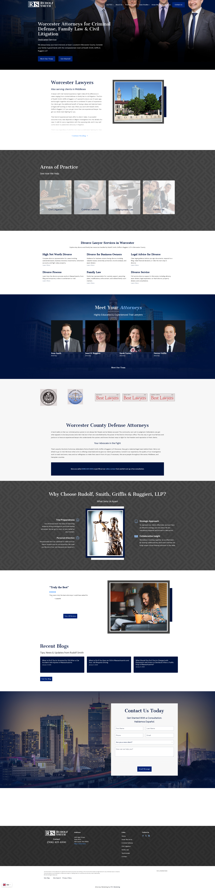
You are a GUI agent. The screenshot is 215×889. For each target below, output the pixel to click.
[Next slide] (59, 360)
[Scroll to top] (212, 819)
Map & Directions (80, 844)
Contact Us (178, 5)
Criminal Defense (127, 843)
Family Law (125, 850)
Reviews (168, 5)
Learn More (46, 265)
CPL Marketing (115, 887)
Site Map (47, 878)
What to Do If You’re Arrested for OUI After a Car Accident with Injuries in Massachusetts (60, 661)
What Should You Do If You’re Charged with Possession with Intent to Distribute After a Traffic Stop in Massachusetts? (155, 662)
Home (124, 836)
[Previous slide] (53, 360)
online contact (111, 469)
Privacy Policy (67, 878)
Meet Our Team (118, 367)
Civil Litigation (126, 846)
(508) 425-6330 (87, 469)
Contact (124, 856)
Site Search (57, 878)
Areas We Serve (157, 5)
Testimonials (126, 853)
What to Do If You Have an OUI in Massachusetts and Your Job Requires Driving (109, 661)
